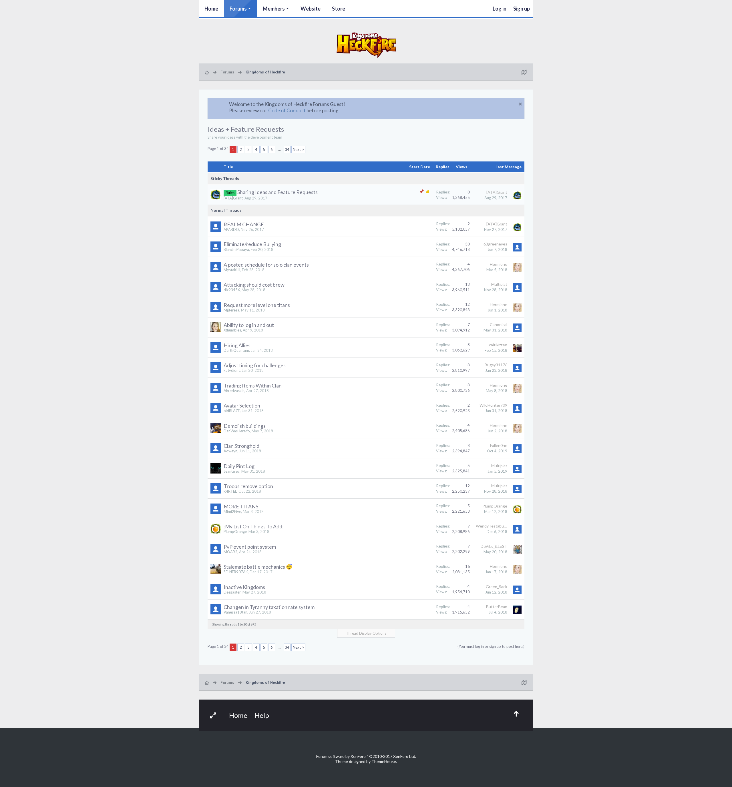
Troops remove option (248, 486)
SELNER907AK (236, 572)
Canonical (498, 324)
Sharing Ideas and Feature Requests (277, 192)
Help (261, 715)
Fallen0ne (498, 445)
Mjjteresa (231, 310)
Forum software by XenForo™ (366, 756)
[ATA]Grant (233, 198)
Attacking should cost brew (254, 284)
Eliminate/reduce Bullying (252, 244)
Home (211, 8)
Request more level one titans (257, 305)
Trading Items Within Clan (253, 385)
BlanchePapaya (236, 249)
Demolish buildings (245, 426)
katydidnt (232, 370)
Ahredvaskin (234, 390)
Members (274, 8)
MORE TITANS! (242, 506)
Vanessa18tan (235, 612)
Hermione (498, 264)
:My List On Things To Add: (254, 526)
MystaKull (232, 269)
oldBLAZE (232, 410)
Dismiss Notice (520, 104)
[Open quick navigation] (523, 72)
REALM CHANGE (244, 224)
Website (311, 8)
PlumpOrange (494, 506)
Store (338, 8)
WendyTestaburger (491, 526)
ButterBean (496, 606)
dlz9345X (232, 289)
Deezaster (232, 592)
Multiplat (499, 284)
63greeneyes (495, 243)
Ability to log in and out (249, 325)
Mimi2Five (232, 511)
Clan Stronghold (241, 446)
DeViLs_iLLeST (494, 546)
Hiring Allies (237, 345)
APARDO (231, 229)
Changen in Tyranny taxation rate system (269, 607)
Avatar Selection (242, 405)
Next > (298, 149)
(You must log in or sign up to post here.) (491, 646)
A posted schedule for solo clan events (266, 264)
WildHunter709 (493, 405)
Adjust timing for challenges (255, 365)
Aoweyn (230, 451)
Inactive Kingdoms (244, 587)
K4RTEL (230, 491)
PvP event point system (250, 547)
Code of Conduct (287, 110)
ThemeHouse (383, 761)
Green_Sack (496, 586)
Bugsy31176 (496, 364)
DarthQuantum (236, 350)
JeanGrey (232, 471)
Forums (238, 8)
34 (287, 149)
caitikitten (498, 344)
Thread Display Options (366, 633)
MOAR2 (230, 552)
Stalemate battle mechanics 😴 (258, 567)
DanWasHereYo (237, 431)
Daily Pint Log (239, 466)
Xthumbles (232, 330)
